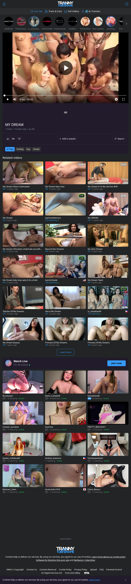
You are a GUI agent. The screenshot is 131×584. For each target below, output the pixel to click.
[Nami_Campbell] (65, 385)
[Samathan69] (108, 385)
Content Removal (48, 569)
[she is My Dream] (65, 301)
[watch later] (6, 165)
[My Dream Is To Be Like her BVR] (108, 176)
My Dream (8, 218)
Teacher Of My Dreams (13, 311)
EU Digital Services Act (51, 572)
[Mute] (15, 99)
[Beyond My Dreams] (65, 238)
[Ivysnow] (65, 416)
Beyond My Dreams (54, 249)
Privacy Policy (80, 569)
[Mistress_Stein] (23, 479)
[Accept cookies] (125, 580)
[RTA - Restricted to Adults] (87, 573)
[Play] (65, 68)
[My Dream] (23, 207)
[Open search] (127, 4)
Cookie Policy (65, 569)
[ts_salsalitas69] (108, 301)
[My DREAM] (108, 207)
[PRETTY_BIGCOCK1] (108, 416)
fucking (20, 149)
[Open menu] (4, 4)
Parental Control (114, 569)
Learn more (94, 579)
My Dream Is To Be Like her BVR (103, 187)
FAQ (102, 569)
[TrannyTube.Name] (65, 4)
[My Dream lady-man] (65, 176)
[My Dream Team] (108, 269)
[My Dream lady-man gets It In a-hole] (23, 269)
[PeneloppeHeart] (108, 448)
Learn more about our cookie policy (109, 556)
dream (36, 149)
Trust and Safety (72, 572)
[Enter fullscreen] (123, 99)
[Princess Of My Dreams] (65, 332)
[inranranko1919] (65, 479)
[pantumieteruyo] (65, 207)
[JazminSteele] (65, 269)
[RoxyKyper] (23, 385)
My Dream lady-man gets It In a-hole (20, 280)
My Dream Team (95, 280)
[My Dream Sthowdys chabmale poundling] (23, 238)
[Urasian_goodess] (23, 416)
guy (28, 149)
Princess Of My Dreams (56, 343)
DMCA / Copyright (15, 569)
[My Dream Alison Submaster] (23, 176)
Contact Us (32, 569)
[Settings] (116, 99)
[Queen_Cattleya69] (23, 448)
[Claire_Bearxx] (108, 479)
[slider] (65, 95)
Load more (65, 352)
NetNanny (79, 560)
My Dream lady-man (55, 187)
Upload (93, 569)
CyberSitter (90, 560)
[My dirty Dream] (108, 238)
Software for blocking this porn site (53, 560)
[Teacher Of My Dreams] (23, 301)
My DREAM (93, 218)
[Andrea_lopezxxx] (65, 448)
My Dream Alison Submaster (16, 187)
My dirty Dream (95, 249)
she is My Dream (53, 311)
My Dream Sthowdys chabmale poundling (22, 249)
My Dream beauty (11, 343)
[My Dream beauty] (23, 332)
